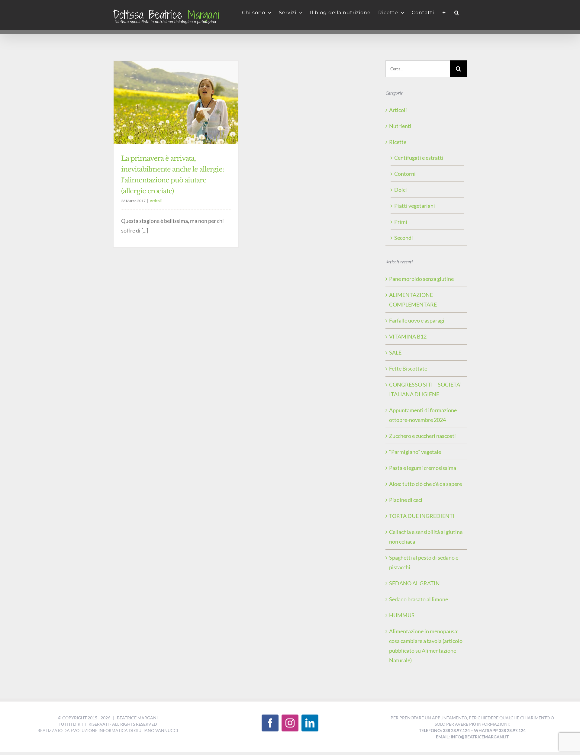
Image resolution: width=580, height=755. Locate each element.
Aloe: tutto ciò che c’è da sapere (425, 483)
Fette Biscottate (408, 368)
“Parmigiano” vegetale (415, 451)
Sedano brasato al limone (418, 599)
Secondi (403, 237)
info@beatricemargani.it (480, 736)
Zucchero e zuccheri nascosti (422, 435)
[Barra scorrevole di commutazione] (444, 12)
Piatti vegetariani (414, 205)
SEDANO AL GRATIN (414, 583)
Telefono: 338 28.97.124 (444, 730)
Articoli (156, 200)
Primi (400, 221)
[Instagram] (290, 723)
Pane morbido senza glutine (421, 278)
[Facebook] (270, 723)
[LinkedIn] (309, 723)
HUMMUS (401, 615)
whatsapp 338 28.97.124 (500, 730)
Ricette (397, 142)
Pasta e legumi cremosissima (422, 467)
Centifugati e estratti (418, 157)
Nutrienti (400, 126)
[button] (456, 12)
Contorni (405, 173)
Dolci (400, 189)
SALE (395, 352)
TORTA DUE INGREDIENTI (422, 515)
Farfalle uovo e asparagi (416, 320)
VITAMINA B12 (408, 336)
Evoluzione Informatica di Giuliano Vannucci (124, 730)
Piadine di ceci (405, 499)
